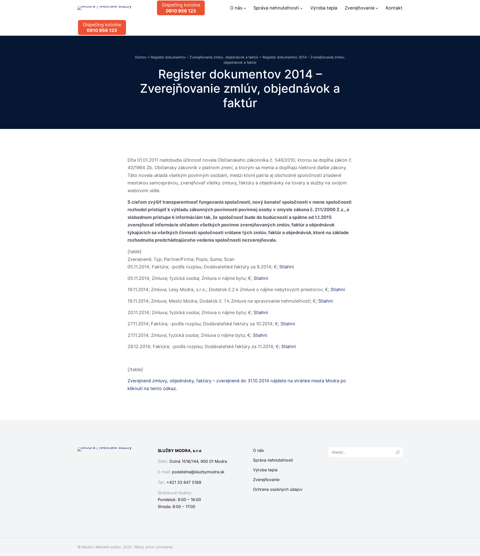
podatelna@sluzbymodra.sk (198, 471)
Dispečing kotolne (181, 7)
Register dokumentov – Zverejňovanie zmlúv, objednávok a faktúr (204, 57)
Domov (140, 57)
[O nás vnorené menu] (245, 7)
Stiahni (286, 266)
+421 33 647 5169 (183, 482)
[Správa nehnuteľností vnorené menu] (301, 7)
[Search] (397, 452)
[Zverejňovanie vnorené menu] (377, 7)
